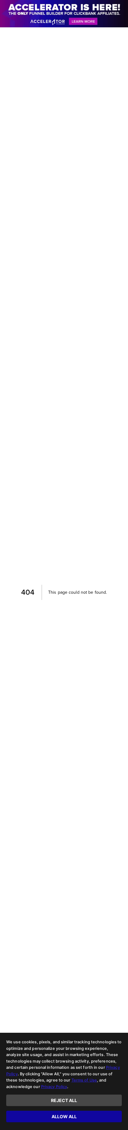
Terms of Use (84, 1080)
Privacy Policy (54, 1086)
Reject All (64, 1100)
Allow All (64, 1116)
